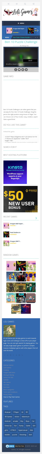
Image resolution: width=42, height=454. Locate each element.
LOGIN (8, 4)
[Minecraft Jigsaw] (31, 287)
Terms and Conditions (10, 392)
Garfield (5, 380)
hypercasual (22, 430)
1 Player (16, 412)
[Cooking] (16, 309)
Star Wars (6, 387)
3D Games (8, 417)
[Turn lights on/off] (15, 69)
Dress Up (8, 426)
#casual (7, 412)
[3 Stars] (16, 45)
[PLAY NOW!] (9, 30)
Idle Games (7, 382)
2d (22, 412)
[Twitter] (7, 355)
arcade (15, 421)
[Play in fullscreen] (22, 69)
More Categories (8, 390)
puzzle (14, 435)
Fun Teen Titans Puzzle (21, 37)
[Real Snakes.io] (6, 234)
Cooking (6, 370)
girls (6, 430)
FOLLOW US (33, 4)
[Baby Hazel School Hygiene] (11, 298)
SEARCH (25, 4)
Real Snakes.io (15, 232)
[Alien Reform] (21, 298)
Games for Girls (8, 377)
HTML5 (13, 430)
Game (28, 426)
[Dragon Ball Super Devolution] (6, 225)
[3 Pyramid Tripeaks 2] (21, 287)
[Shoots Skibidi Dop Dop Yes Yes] (11, 287)
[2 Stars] (15, 45)
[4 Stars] (17, 45)
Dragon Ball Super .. (17, 224)
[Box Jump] (26, 309)
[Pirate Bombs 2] (31, 298)
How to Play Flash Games (11, 397)
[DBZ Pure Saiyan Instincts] (11, 276)
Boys (27, 421)
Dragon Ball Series (9, 372)
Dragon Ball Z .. (15, 241)
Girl (34, 426)
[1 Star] (13, 45)
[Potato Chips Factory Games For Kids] (31, 276)
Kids (31, 430)
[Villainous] (21, 276)
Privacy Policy (7, 394)
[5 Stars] (18, 45)
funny (21, 426)
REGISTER (17, 4)
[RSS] (22, 355)
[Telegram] (19, 355)
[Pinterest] (16, 355)
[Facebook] (4, 355)
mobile (7, 435)
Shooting (23, 435)
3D (27, 412)
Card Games (7, 368)
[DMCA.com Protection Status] (15, 446)
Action (17, 417)
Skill (30, 435)
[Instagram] (13, 355)
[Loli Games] (21, 11)
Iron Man (6, 385)
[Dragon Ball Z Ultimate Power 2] (6, 243)
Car (33, 421)
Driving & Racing (8, 375)
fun (15, 426)
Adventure (25, 417)
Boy (21, 421)
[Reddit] (10, 355)
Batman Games (8, 365)
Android (7, 421)
